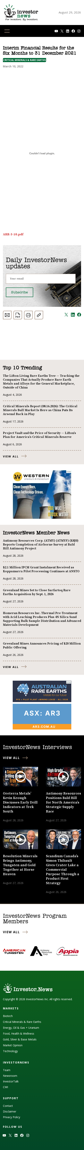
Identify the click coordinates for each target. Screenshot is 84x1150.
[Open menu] (7, 31)
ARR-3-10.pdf (13, 234)
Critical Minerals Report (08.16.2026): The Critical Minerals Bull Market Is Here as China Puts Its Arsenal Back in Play (40, 410)
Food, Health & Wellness (18, 1033)
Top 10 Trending (22, 368)
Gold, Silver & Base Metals (20, 1039)
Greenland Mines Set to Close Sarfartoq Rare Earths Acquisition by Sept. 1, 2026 (37, 592)
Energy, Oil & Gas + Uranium (21, 1027)
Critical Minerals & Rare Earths (24, 60)
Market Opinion (12, 1045)
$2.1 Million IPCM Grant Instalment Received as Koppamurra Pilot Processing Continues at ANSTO (41, 569)
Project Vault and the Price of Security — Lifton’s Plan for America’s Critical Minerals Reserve (39, 435)
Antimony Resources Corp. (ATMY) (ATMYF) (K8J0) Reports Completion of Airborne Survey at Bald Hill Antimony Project (40, 544)
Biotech (8, 1016)
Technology (10, 1051)
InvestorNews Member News (36, 533)
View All (11, 456)
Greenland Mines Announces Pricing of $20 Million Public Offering (42, 645)
